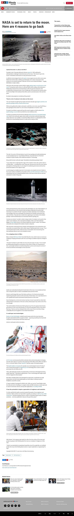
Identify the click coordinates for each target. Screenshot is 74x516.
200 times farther (18, 237)
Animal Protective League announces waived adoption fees (62, 31)
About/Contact (28, 501)
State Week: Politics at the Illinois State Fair (62, 36)
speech (29, 72)
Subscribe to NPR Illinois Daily (61, 504)
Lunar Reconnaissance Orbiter (37, 171)
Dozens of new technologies (13, 316)
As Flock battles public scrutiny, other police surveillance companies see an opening (16, 488)
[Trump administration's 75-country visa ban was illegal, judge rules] (29, 480)
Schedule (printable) (60, 501)
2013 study (9, 360)
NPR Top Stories (17, 455)
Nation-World (8, 455)
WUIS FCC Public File (44, 501)
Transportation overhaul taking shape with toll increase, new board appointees (62, 26)
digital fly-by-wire (24, 367)
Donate (70, 3)
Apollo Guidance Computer (14, 366)
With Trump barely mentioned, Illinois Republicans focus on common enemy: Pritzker (62, 48)
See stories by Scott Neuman (9, 467)
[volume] (6, 8)
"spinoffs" (24, 363)
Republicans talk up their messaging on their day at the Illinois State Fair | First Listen (62, 42)
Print (49, 31)
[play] (3, 8)
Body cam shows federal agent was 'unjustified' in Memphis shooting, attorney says (16, 480)
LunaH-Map (13, 222)
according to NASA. (37, 386)
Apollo (25, 78)
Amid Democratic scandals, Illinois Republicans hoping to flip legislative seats (62, 55)
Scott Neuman (8, 31)
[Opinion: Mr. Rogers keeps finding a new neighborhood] (52, 480)
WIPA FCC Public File (44, 504)
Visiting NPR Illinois (29, 504)
